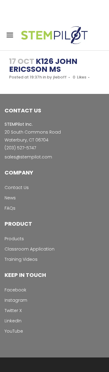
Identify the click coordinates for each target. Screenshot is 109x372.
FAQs (10, 208)
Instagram (16, 300)
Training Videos (21, 259)
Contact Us (17, 187)
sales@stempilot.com (28, 157)
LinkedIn (13, 321)
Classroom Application (29, 249)
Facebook (15, 290)
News (10, 198)
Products (14, 239)
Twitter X (13, 310)
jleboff (60, 77)
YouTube (14, 331)
